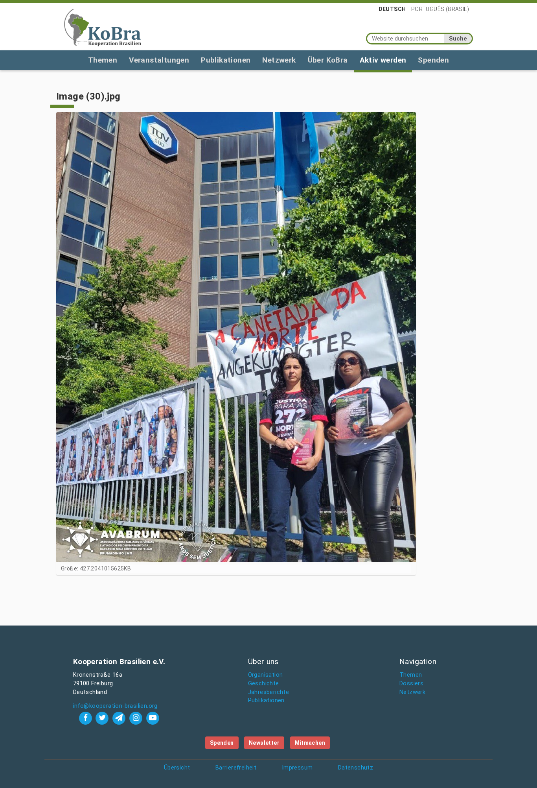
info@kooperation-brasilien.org (115, 706)
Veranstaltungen (159, 60)
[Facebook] (86, 717)
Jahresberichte (268, 692)
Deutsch (392, 9)
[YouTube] (152, 717)
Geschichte (263, 683)
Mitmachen (310, 743)
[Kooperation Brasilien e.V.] (102, 26)
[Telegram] (120, 717)
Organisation (265, 675)
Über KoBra (328, 60)
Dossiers (411, 683)
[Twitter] (103, 717)
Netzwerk (279, 60)
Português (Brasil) (440, 9)
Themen (102, 60)
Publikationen (225, 60)
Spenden (433, 60)
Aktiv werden (383, 60)
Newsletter (264, 743)
